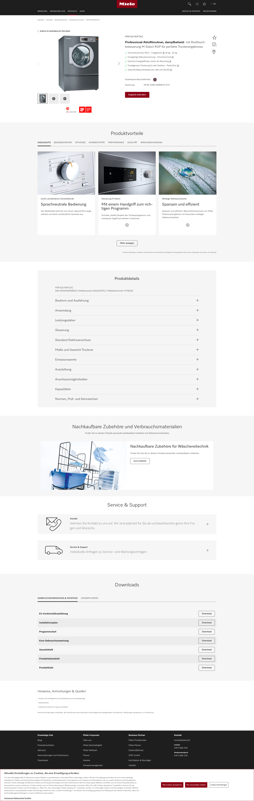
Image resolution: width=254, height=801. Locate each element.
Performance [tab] (116, 143)
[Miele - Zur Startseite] (127, 4)
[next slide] (119, 63)
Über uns (87, 740)
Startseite (41, 20)
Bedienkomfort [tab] (63, 143)
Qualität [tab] (132, 143)
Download (207, 614)
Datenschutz (19, 798)
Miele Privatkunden (137, 740)
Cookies (28, 798)
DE (215, 4)
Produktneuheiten (46, 745)
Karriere (86, 760)
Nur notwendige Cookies (196, 785)
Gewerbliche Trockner (76, 20)
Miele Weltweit (90, 750)
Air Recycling (163, 61)
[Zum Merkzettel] (204, 4)
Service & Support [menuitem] (191, 11)
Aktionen (42, 750)
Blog (40, 740)
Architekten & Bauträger (140, 760)
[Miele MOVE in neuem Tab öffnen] (197, 4)
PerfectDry (171, 66)
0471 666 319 (180, 748)
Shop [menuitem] (82, 11)
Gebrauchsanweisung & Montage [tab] (58, 598)
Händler (132, 765)
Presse (86, 755)
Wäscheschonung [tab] (151, 143)
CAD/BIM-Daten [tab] (89, 598)
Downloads (43, 760)
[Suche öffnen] (189, 4)
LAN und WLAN (162, 70)
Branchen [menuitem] (42, 11)
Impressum (8, 798)
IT (211, 4)
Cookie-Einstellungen (218, 785)
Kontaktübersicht (182, 740)
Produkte (49, 20)
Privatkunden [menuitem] (209, 11)
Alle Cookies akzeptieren (172, 785)
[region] (127, 785)
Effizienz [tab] (80, 143)
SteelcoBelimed (136, 750)
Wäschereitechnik (61, 20)
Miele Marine (135, 745)
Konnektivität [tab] (97, 143)
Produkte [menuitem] (72, 11)
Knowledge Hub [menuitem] (57, 11)
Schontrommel (164, 57)
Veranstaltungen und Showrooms (53, 755)
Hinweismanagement (93, 765)
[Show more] (127, 225)
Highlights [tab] (44, 143)
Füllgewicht (156, 53)
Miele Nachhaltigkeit (92, 745)
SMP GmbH (134, 755)
